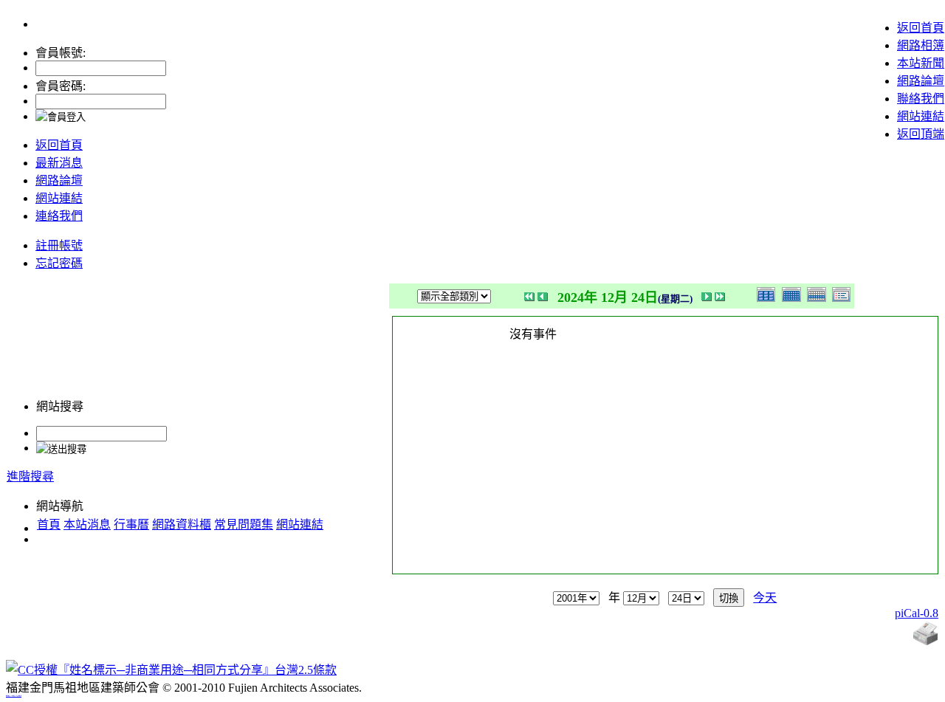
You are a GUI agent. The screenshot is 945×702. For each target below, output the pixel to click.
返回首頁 (920, 27)
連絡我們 (59, 216)
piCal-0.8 (916, 613)
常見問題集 (243, 524)
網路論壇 (920, 81)
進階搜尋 (30, 476)
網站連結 (920, 116)
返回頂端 (920, 134)
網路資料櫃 (181, 524)
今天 (765, 597)
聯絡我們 (920, 98)
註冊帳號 (59, 245)
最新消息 (59, 162)
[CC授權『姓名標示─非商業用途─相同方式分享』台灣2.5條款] (171, 670)
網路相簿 (920, 45)
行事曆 (131, 524)
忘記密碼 (59, 263)
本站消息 (87, 524)
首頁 (49, 524)
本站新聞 (920, 63)
